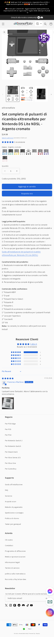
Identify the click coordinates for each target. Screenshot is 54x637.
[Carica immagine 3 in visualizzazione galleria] (41, 94)
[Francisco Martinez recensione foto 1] (8, 403)
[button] (3, 24)
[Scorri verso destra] (51, 94)
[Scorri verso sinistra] (3, 94)
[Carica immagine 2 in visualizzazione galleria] (27, 94)
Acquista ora (27, 193)
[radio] (5, 152)
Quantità (5, 166)
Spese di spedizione (7, 138)
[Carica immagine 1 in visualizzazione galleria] (12, 94)
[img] (8, 378)
